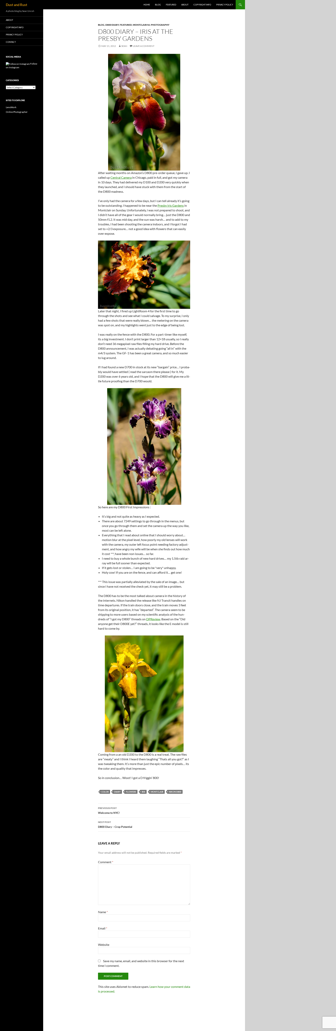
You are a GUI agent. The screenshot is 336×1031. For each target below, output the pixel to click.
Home (147, 4)
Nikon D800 (175, 791)
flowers (131, 791)
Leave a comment (143, 46)
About (184, 4)
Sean (124, 46)
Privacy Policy (224, 4)
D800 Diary (112, 24)
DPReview (153, 619)
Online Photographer (17, 111)
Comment (105, 862)
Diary (117, 791)
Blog (158, 4)
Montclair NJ (141, 24)
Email (102, 928)
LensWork (11, 107)
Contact (11, 42)
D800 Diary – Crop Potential (115, 824)
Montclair (157, 791)
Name (103, 912)
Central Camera (121, 177)
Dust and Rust (16, 5)
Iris (143, 791)
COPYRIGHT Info (202, 4)
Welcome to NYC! (109, 810)
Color (105, 791)
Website (103, 944)
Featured (171, 4)
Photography (160, 24)
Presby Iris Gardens (171, 205)
